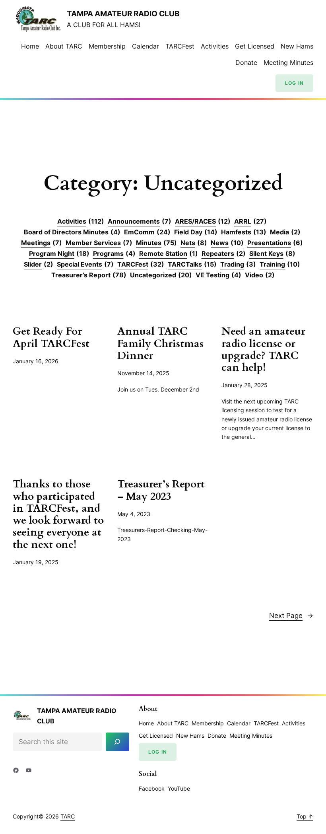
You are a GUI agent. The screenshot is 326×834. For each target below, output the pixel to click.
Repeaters (224, 253)
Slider (38, 264)
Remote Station (168, 253)
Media (285, 232)
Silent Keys (272, 253)
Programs (114, 253)
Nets (193, 243)
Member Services (99, 243)
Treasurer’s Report (88, 275)
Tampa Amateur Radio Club (123, 13)
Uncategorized (161, 275)
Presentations (275, 243)
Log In (294, 83)
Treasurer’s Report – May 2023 (161, 490)
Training (280, 264)
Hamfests (243, 232)
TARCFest (140, 264)
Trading (238, 264)
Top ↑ (305, 816)
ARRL (250, 221)
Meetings (41, 243)
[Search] (117, 742)
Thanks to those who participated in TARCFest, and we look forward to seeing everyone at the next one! (58, 514)
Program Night (59, 253)
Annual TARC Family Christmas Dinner (160, 343)
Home (30, 46)
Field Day (195, 232)
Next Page (291, 616)
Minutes (156, 243)
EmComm (147, 232)
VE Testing (218, 275)
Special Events (85, 264)
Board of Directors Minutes (72, 232)
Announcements (139, 221)
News (227, 243)
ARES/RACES (203, 221)
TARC (67, 816)
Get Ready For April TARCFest (51, 337)
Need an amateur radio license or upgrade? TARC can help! (263, 349)
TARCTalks (192, 264)
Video (260, 275)
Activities (80, 221)
